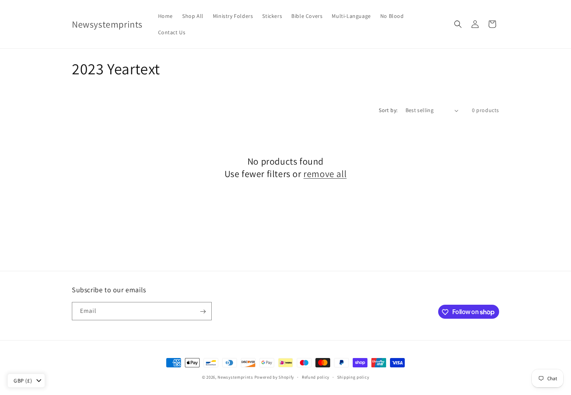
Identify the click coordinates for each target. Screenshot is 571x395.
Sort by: (388, 110)
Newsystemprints (235, 377)
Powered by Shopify (274, 377)
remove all (324, 174)
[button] (458, 24)
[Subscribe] (202, 311)
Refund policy (315, 376)
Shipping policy (353, 376)
